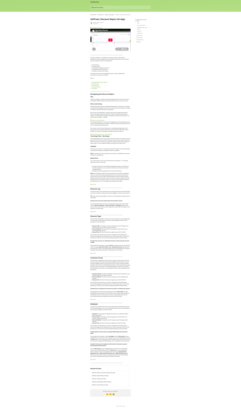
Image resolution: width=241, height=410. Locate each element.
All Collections (93, 14)
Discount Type (95, 85)
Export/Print (139, 33)
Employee (94, 88)
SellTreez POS (100, 14)
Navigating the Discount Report (99, 82)
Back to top (93, 184)
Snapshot (139, 31)
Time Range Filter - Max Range (142, 28)
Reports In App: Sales (109, 14)
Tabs (138, 23)
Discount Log (95, 83)
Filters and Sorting (141, 25)
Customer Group (96, 87)
